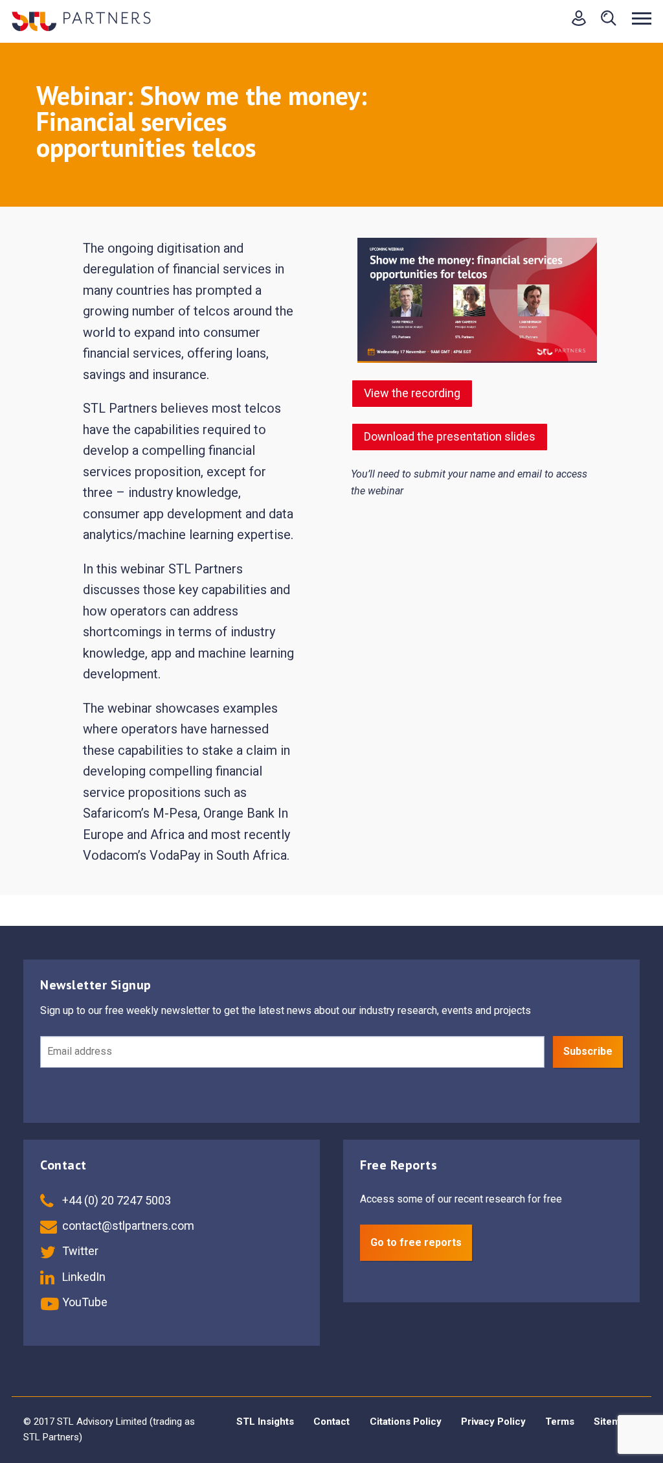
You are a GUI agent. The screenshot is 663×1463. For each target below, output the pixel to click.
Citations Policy (406, 1421)
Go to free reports (416, 1242)
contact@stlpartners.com (127, 1225)
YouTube (83, 1302)
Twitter (79, 1251)
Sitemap (612, 1421)
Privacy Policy (493, 1421)
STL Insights (265, 1421)
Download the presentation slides (449, 436)
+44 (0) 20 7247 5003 (115, 1200)
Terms (559, 1421)
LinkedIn (83, 1277)
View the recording (412, 393)
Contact (331, 1421)
